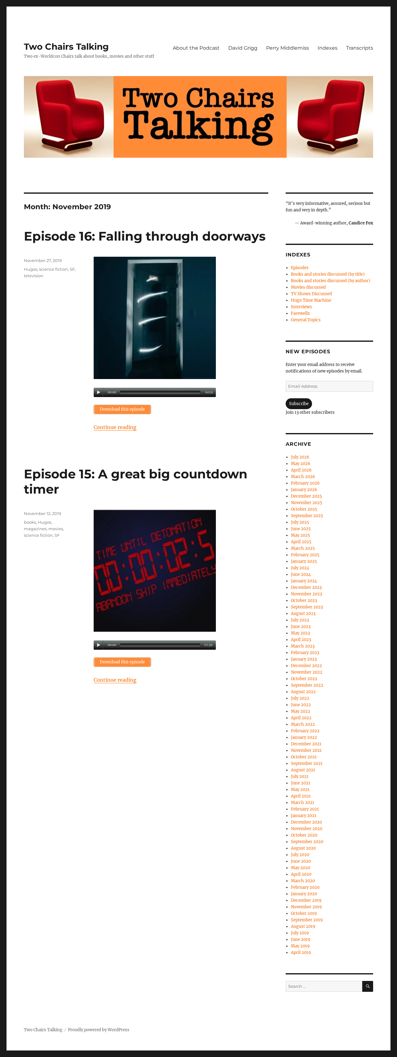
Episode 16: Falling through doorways (144, 236)
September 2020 (307, 841)
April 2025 (301, 541)
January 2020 (304, 894)
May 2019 (300, 946)
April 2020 (301, 874)
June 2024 (301, 574)
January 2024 (304, 581)
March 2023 (302, 646)
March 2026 (303, 476)
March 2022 (303, 724)
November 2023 (306, 594)
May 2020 (300, 867)
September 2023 (307, 607)
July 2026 (300, 457)
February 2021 (305, 809)
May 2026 (300, 463)
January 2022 (304, 737)
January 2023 (304, 659)
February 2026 (305, 483)
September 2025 (307, 515)
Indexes (327, 48)
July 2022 (300, 698)
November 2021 (306, 750)
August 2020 (303, 848)
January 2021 (303, 815)
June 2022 (301, 704)
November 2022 (306, 672)
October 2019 (304, 913)
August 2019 (303, 926)
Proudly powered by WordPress (98, 1029)
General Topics (306, 320)
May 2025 (300, 535)
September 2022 (307, 685)
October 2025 (304, 509)
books (30, 522)
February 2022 (305, 731)
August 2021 (303, 770)
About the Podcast (196, 48)
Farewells (300, 313)
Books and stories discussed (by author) (330, 280)
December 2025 (306, 496)
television (33, 275)
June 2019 (300, 939)
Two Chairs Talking (66, 46)
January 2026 (304, 489)
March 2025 (303, 548)
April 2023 (301, 639)
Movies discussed (308, 287)
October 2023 (304, 600)
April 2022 (301, 717)
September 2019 (307, 920)
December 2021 (306, 744)
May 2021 (300, 789)
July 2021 (300, 776)
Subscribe (299, 403)
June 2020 (301, 861)
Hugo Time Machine (311, 300)
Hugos (30, 269)
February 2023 (305, 652)
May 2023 (300, 633)
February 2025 (305, 555)
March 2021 (302, 802)
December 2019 (306, 900)
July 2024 (300, 568)
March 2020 (303, 880)
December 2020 (306, 822)
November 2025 (306, 502)
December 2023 (306, 587)
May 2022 (300, 711)
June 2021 (300, 783)
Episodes (300, 267)
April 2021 (301, 796)
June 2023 (300, 626)
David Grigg (242, 48)
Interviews (301, 306)
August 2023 (303, 613)
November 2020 (306, 828)
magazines (35, 528)
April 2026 (301, 470)
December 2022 (306, 665)
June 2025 (301, 528)
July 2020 (300, 854)
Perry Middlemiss (287, 48)
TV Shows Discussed (311, 293)
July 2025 (300, 522)
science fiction (53, 269)
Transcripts (359, 48)
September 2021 (307, 763)
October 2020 (304, 835)
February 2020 (305, 887)
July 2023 (300, 620)
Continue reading (115, 427)
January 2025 (304, 561)
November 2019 (306, 907)
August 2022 (303, 691)
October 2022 (304, 678)
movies (55, 528)
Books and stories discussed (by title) (328, 274)
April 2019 (301, 952)
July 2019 (300, 933)
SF (72, 269)
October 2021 (304, 757)
